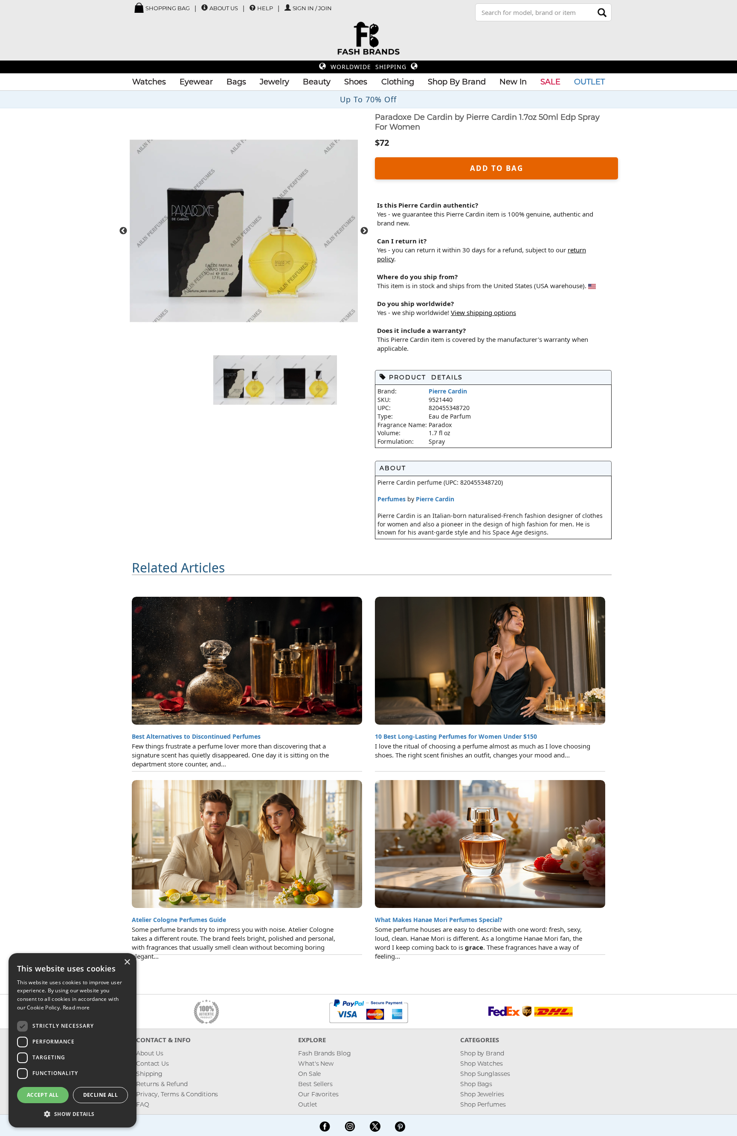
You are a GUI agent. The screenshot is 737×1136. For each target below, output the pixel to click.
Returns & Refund (161, 1084)
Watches (149, 82)
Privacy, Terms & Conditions (177, 1094)
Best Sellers (315, 1084)
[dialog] (72, 1040)
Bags (236, 82)
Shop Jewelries (482, 1094)
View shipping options (483, 312)
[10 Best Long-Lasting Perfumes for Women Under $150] (490, 660)
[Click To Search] (602, 12)
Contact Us (152, 1063)
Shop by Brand (482, 1053)
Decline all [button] (100, 1094)
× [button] (127, 962)
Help (265, 8)
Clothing (397, 82)
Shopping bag (167, 8)
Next (364, 231)
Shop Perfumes (483, 1104)
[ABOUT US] (204, 8)
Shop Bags (476, 1084)
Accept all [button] (43, 1094)
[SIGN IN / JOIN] (287, 8)
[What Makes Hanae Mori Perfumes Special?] (490, 844)
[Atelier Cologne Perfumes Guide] (247, 844)
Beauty (317, 82)
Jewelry (274, 82)
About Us (223, 8)
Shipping (149, 1074)
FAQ (142, 1104)
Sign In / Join (312, 8)
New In (513, 82)
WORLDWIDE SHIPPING (368, 67)
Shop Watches (481, 1063)
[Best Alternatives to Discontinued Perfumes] (247, 660)
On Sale (309, 1074)
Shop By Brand (457, 82)
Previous (123, 231)
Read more (76, 1007)
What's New (316, 1063)
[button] (72, 1114)
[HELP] (252, 8)
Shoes (355, 82)
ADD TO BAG (496, 168)
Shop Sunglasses (485, 1074)
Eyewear (196, 82)
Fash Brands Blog (324, 1053)
